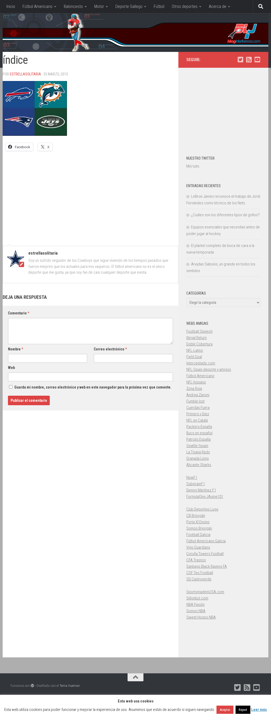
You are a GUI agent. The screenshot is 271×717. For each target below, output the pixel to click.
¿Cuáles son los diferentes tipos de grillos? (225, 215)
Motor (99, 6)
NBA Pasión (195, 604)
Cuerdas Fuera (198, 407)
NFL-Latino (194, 350)
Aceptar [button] (225, 710)
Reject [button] (243, 710)
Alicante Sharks (198, 464)
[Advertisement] (90, 196)
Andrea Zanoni (197, 395)
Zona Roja (194, 388)
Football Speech (199, 331)
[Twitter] (240, 59)
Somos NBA (195, 610)
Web (11, 368)
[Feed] (249, 59)
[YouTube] (257, 59)
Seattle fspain (197, 445)
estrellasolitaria (25, 74)
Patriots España (198, 439)
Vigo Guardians (198, 547)
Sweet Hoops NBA (201, 617)
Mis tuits (192, 166)
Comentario (18, 313)
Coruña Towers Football (205, 553)
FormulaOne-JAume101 (204, 496)
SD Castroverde (198, 579)
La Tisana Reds (198, 452)
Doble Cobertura (199, 344)
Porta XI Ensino (198, 522)
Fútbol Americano (37, 6)
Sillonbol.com (197, 598)
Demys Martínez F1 (201, 490)
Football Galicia (198, 534)
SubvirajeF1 (195, 483)
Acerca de (217, 6)
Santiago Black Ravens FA (206, 566)
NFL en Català (197, 420)
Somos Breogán (199, 528)
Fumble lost (195, 401)
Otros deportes (184, 6)
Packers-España (199, 426)
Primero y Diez (197, 414)
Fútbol (159, 6)
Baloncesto (73, 6)
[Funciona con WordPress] (32, 685)
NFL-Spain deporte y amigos (208, 369)
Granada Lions (197, 458)
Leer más (259, 709)
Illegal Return (196, 337)
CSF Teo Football (199, 572)
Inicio (10, 6)
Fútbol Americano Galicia (206, 541)
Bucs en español (199, 433)
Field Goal (194, 356)
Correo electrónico (110, 349)
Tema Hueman (70, 686)
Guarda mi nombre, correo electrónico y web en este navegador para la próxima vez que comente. (92, 387)
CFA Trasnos (196, 560)
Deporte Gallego (128, 6)
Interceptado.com (200, 363)
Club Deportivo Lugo (202, 509)
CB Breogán (195, 515)
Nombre (15, 349)
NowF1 (191, 477)
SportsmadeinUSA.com (205, 591)
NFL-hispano (196, 382)
